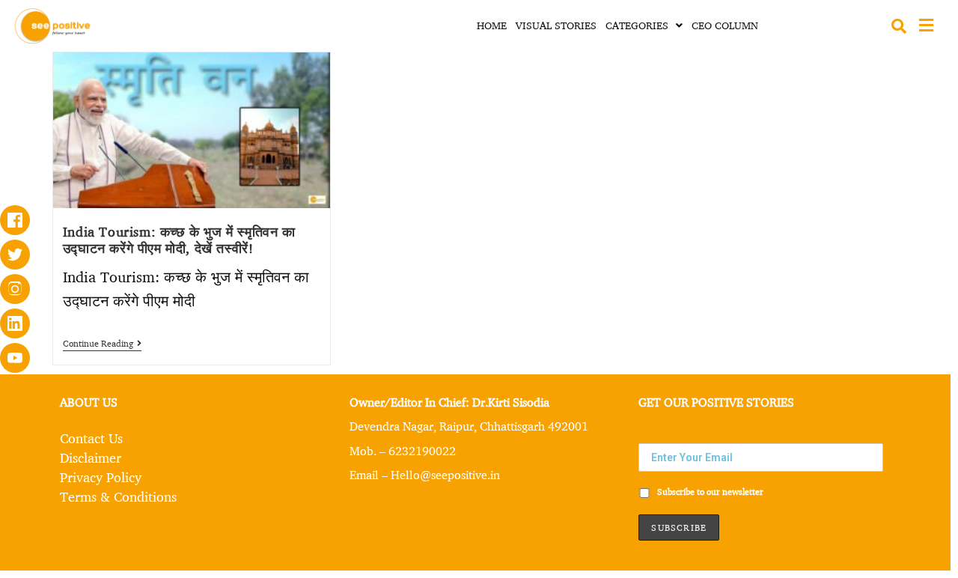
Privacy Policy (100, 477)
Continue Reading (102, 343)
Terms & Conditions (118, 496)
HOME (492, 25)
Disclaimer (90, 457)
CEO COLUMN (725, 25)
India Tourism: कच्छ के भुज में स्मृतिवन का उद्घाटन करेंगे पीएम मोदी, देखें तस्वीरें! (179, 240)
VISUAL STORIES (556, 25)
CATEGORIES (636, 25)
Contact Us (91, 438)
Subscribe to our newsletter (709, 492)
